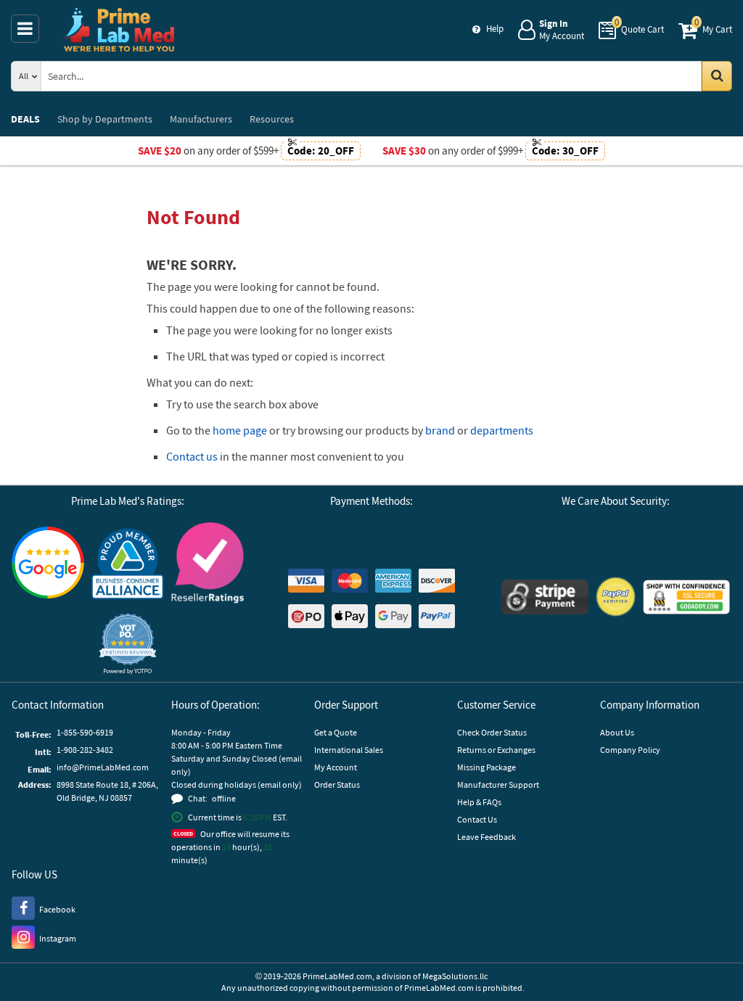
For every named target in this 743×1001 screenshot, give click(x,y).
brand (440, 430)
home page (240, 430)
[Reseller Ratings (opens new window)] (207, 564)
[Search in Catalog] (717, 76)
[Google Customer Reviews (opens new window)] (48, 564)
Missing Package (486, 767)
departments (501, 430)
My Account (335, 767)
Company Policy (630, 749)
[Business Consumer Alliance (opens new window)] (127, 565)
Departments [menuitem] (104, 118)
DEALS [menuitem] (25, 118)
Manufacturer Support (498, 784)
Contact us (192, 456)
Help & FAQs (479, 801)
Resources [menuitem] (272, 118)
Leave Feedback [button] (486, 836)
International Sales (348, 749)
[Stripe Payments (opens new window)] (544, 599)
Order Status (337, 784)
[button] (128, 644)
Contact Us (477, 819)
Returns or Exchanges (496, 749)
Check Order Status (492, 732)
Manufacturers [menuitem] (201, 118)
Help (495, 28)
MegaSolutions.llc (455, 976)
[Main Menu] (25, 29)
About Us (617, 732)
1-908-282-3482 (85, 749)
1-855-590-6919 (85, 732)
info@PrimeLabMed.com (103, 767)
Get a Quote (335, 732)
